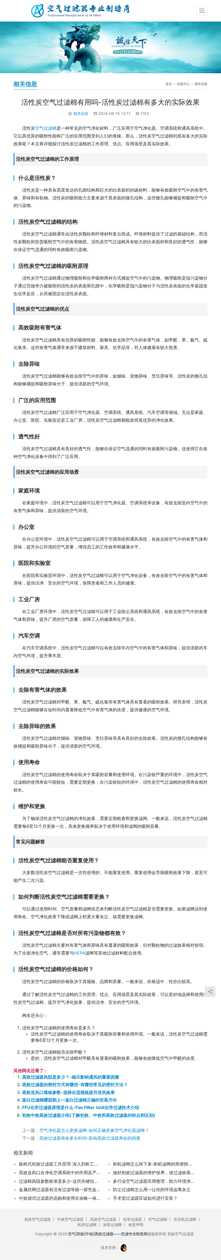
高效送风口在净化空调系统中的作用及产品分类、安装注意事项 (60, 1172)
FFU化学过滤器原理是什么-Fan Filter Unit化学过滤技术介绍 (80, 1107)
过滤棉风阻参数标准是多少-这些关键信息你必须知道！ (60, 1181)
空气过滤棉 (46, 128)
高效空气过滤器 (103, 1219)
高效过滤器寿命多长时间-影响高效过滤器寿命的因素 (89, 1138)
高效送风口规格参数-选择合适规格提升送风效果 (68, 1092)
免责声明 (135, 1224)
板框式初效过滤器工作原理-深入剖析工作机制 (60, 1164)
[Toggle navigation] (202, 11)
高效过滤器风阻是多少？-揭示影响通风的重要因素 (70, 1077)
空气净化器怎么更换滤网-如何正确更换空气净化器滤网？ (94, 1130)
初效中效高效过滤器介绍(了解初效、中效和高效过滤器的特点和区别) (88, 1115)
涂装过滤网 (112, 1224)
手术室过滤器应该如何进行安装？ (145, 1198)
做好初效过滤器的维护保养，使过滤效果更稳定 (154, 1172)
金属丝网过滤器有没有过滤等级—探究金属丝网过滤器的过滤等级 (60, 1189)
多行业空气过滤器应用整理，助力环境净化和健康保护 (154, 1181)
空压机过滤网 (185, 1219)
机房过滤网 (87, 1224)
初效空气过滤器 (37, 1219)
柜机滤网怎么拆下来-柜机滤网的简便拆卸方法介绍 (154, 1164)
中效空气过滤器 (70, 1219)
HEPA (79, 953)
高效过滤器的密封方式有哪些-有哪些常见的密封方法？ (75, 1084)
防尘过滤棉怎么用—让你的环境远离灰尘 (152, 1189)
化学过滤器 (132, 1219)
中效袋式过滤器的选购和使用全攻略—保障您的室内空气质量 (60, 1198)
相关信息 (80, 113)
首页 (168, 84)
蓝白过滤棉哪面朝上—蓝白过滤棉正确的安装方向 (69, 1100)
